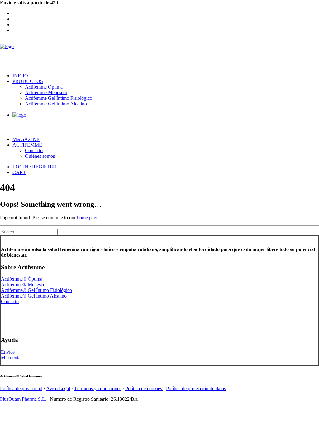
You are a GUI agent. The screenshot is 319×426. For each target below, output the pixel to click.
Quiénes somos (40, 156)
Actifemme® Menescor (24, 284)
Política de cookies (144, 388)
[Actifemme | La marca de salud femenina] (159, 53)
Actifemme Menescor (46, 92)
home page (87, 217)
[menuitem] (165, 13)
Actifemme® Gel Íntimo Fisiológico (36, 290)
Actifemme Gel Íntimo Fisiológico (58, 98)
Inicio (20, 75)
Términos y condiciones (97, 388)
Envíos (8, 352)
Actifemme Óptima (44, 87)
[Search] (29, 231)
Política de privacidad (21, 388)
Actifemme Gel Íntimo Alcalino (56, 103)
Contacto (34, 150)
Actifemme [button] (27, 145)
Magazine (26, 139)
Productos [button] (27, 81)
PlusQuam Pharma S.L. (23, 399)
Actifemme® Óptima (21, 279)
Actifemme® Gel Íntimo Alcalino (34, 295)
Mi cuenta (11, 357)
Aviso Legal (58, 388)
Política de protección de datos (196, 388)
